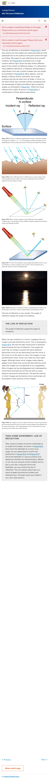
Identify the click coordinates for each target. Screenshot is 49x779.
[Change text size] (45, 21)
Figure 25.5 (17, 61)
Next (43, 759)
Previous (7, 760)
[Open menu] (2, 21)
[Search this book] (39, 21)
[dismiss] (46, 27)
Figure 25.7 (25, 87)
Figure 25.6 (19, 74)
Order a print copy (12, 768)
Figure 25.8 (33, 89)
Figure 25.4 (35, 50)
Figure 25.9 (6, 344)
